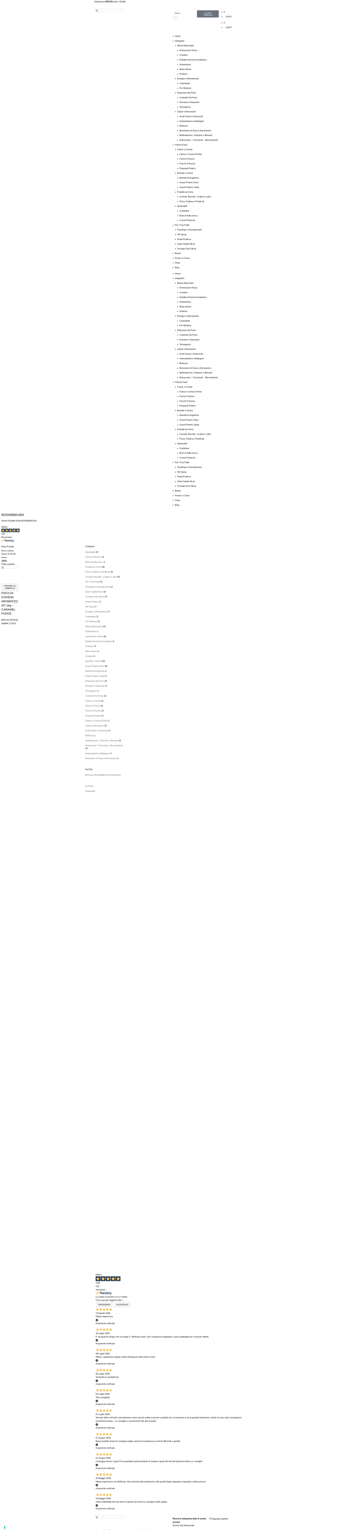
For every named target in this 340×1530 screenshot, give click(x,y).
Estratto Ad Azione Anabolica (193, 60)
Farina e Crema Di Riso (190, 154)
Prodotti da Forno (185, 192)
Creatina (183, 55)
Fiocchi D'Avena (93, 711)
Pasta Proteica (184, 239)
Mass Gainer (185, 69)
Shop (177, 263)
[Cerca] (175, 17)
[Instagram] (180, 3)
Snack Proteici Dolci (189, 182)
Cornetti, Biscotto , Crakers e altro (195, 197)
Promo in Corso (182, 258)
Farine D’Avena (186, 159)
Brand (178, 253)
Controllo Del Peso (188, 97)
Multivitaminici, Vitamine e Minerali (195, 135)
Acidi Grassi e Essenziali (191, 116)
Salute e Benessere (186, 112)
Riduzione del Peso (186, 93)
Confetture (184, 211)
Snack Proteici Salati (189, 187)
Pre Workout (185, 88)
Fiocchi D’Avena (187, 164)
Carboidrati (184, 83)
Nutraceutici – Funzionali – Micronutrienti (198, 140)
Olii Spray (181, 234)
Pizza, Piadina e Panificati (191, 201)
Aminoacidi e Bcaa (188, 50)
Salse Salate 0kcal (186, 244)
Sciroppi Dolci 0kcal (186, 249)
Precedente (104, 1305)
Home (178, 36)
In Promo (89, 786)
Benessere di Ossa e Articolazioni (195, 130)
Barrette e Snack (185, 173)
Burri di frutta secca (188, 216)
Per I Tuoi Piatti (182, 225)
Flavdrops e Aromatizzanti (189, 230)
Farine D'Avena (92, 706)
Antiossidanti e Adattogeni (191, 121)
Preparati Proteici (187, 168)
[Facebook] (173, 3)
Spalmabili (182, 206)
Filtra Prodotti (7, 547)
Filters (4, 557)
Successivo (122, 1305)
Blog (177, 267)
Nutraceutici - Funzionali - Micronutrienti (104, 745)
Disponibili (90, 791)
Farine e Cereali (184, 149)
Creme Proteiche (187, 220)
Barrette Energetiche (189, 178)
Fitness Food (181, 145)
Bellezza (183, 126)
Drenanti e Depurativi (189, 102)
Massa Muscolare (185, 45)
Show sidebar (7, 551)
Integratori (179, 41)
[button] (208, 14)
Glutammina (185, 64)
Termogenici (185, 107)
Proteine (183, 74)
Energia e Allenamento (188, 78)
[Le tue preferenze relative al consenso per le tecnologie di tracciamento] (4, 1527)
